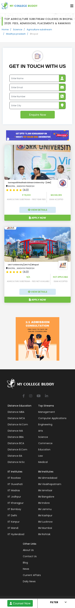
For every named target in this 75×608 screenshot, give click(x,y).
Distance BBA (16, 437)
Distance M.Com (18, 424)
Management (46, 412)
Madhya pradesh (16, 33)
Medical (43, 462)
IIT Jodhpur (14, 496)
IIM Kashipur (45, 515)
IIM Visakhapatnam (49, 484)
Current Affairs (32, 575)
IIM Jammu (45, 509)
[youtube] (39, 396)
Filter (54, 602)
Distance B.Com (17, 449)
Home (5, 29)
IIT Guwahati (15, 484)
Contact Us (30, 556)
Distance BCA (16, 443)
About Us (28, 550)
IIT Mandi (13, 528)
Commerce (45, 443)
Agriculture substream (39, 29)
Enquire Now (37, 114)
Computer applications (52, 418)
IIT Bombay (14, 509)
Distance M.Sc (16, 462)
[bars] (72, 7)
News (26, 569)
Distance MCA (16, 418)
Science (17, 29)
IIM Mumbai (45, 528)
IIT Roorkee (14, 478)
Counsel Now (21, 603)
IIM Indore (44, 503)
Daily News (29, 581)
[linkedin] (46, 396)
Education (44, 449)
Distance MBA (16, 412)
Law (40, 456)
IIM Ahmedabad (47, 478)
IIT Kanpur (14, 521)
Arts (40, 430)
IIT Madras (14, 490)
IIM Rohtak (44, 534)
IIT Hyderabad (16, 534)
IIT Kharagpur (16, 503)
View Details (39, 209)
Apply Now (38, 217)
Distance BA (15, 456)
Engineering (45, 424)
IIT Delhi (12, 515)
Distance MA (15, 430)
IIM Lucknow (45, 521)
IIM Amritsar (45, 490)
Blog (25, 562)
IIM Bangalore (46, 496)
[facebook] (23, 396)
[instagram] (30, 396)
